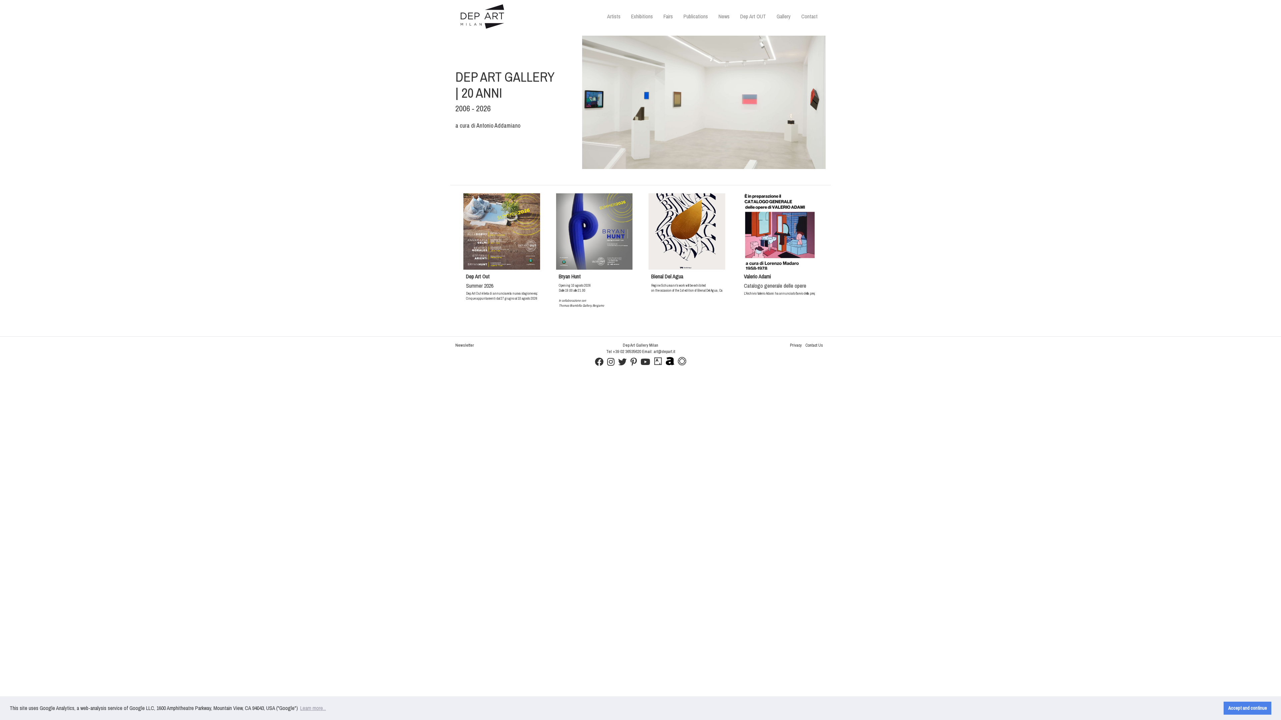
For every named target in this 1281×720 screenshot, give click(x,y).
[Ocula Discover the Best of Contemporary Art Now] (682, 363)
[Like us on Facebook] (599, 363)
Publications (696, 16)
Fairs (668, 16)
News (724, 16)
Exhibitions (642, 16)
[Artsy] (658, 363)
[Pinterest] (633, 363)
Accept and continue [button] (1247, 708)
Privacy (796, 345)
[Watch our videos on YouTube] (645, 363)
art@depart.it (664, 351)
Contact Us (814, 345)
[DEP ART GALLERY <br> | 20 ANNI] (704, 102)
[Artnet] (670, 363)
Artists (613, 16)
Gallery (784, 16)
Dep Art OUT (753, 16)
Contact (809, 16)
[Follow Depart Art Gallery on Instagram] (610, 363)
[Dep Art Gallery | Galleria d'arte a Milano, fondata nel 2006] (482, 16)
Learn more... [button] (313, 708)
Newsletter (464, 345)
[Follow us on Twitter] (622, 363)
